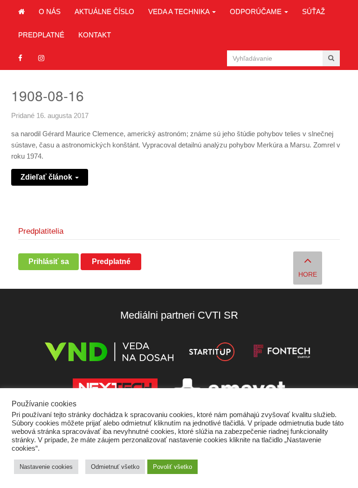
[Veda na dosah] (109, 353)
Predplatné (41, 35)
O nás (50, 11)
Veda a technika (179, 11)
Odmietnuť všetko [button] (115, 466)
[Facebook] (20, 58)
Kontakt (94, 35)
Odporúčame (256, 11)
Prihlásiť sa (48, 261)
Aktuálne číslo (104, 11)
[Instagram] (41, 58)
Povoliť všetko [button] (172, 466)
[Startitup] (211, 353)
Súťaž (313, 11)
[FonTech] (281, 353)
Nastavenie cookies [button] (46, 466)
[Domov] (21, 11)
